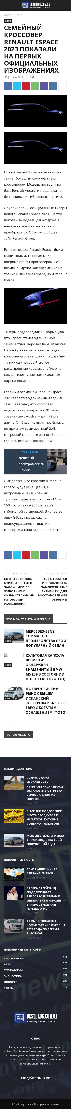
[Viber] (44, 86)
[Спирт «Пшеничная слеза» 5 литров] (14, 874)
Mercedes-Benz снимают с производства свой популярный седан (46, 638)
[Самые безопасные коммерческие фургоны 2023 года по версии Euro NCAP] (14, 926)
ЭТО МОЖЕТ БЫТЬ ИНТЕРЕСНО (28, 619)
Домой (8, 14)
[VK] (53, 86)
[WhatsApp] (35, 86)
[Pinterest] (26, 86)
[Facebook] (8, 86)
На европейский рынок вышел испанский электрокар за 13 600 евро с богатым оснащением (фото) (46, 701)
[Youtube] (51, 1089)
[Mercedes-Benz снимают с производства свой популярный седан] (14, 636)
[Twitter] (17, 86)
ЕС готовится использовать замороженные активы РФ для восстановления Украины (52, 589)
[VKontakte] (41, 1089)
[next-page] (12, 722)
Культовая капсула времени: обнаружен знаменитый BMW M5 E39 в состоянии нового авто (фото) (45, 667)
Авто (19, 14)
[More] (62, 86)
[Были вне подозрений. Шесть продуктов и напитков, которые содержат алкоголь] (14, 816)
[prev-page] (6, 722)
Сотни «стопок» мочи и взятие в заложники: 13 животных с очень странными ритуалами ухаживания (19, 591)
